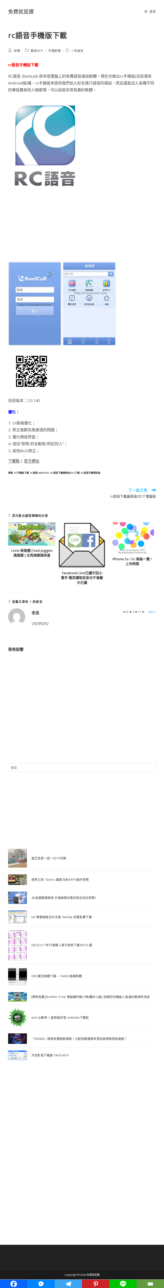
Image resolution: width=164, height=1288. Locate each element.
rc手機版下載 (21, 472)
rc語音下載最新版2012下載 (65, 472)
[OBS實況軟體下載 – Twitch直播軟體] (17, 976)
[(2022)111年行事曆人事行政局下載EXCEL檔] (17, 945)
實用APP (37, 51)
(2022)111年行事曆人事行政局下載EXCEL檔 (61, 945)
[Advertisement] (82, 227)
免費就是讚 (21, 11)
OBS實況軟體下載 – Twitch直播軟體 (56, 976)
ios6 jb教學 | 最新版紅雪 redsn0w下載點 (60, 1017)
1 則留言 (77, 51)
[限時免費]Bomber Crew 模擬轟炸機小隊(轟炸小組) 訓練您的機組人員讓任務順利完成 (90, 997)
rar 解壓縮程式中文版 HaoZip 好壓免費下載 (61, 917)
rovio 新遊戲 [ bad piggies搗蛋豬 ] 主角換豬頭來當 (32, 553)
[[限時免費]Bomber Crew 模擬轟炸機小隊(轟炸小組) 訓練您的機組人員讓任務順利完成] (17, 997)
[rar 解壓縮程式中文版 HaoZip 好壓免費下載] (17, 917)
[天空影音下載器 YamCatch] (17, 1055)
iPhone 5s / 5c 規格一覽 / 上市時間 (132, 561)
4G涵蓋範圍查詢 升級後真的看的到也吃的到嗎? (63, 898)
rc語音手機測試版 (90, 472)
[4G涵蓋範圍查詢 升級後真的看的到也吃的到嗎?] (17, 898)
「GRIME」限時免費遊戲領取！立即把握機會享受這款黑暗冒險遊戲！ (79, 1039)
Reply (152, 611)
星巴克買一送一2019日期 (48, 858)
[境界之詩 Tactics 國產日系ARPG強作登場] (17, 879)
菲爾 (17, 51)
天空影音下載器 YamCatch (50, 1055)
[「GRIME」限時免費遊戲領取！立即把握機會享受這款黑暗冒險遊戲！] (17, 1038)
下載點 (14, 460)
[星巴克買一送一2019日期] (17, 858)
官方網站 (31, 460)
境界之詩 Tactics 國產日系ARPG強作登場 (60, 879)
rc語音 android (39, 472)
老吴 (35, 612)
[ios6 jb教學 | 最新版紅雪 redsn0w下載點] (17, 1017)
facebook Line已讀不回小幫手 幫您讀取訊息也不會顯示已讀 (82, 578)
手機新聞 (54, 51)
